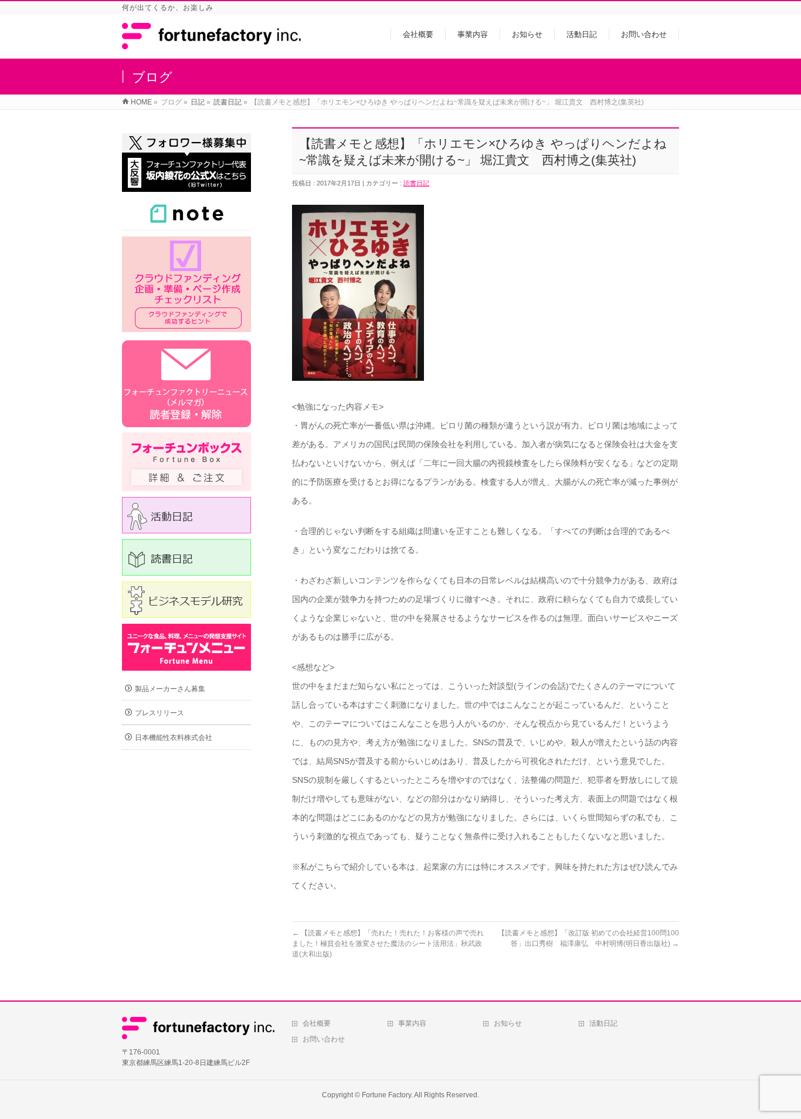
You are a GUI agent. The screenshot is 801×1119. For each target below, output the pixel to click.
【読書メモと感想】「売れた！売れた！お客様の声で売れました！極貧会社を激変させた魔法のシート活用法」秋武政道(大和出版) (388, 943)
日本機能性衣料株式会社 (173, 737)
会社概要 (317, 1023)
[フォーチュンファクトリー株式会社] (211, 43)
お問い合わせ (324, 1039)
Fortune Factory (386, 1095)
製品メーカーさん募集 (170, 689)
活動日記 (603, 1023)
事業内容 (412, 1023)
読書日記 (416, 183)
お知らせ (508, 1023)
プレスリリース (159, 713)
